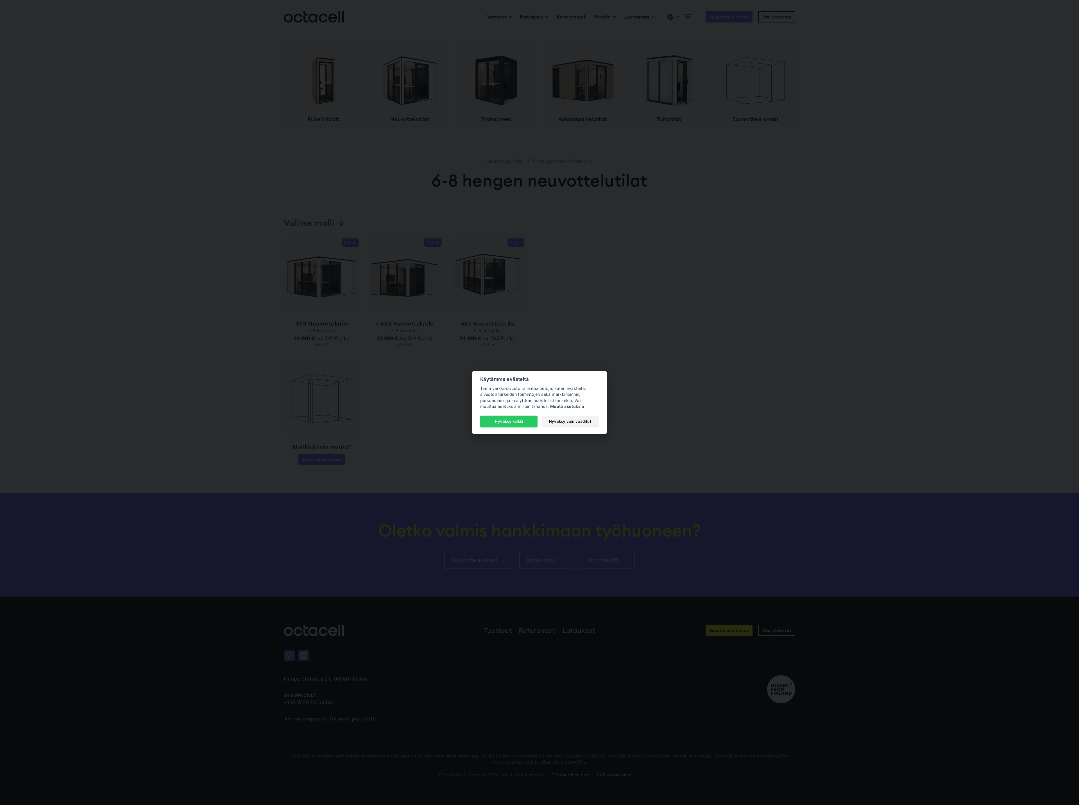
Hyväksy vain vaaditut (570, 421)
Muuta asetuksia (567, 406)
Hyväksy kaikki (509, 421)
